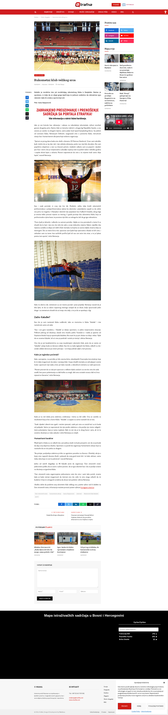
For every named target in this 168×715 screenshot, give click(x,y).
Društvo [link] (60, 12)
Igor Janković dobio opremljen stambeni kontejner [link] (65, 549)
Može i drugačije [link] (87, 12)
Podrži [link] (116, 5)
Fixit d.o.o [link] (62, 712)
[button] (164, 683)
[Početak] (107, 128)
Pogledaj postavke (155, 706)
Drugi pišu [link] (103, 12)
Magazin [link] (106, 696)
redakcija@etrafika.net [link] (76, 698)
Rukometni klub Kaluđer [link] (91, 493)
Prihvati (124, 706)
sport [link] (36, 496)
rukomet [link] (79, 493)
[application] (119, 122)
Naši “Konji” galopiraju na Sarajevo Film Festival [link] (125, 97)
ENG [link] (122, 12)
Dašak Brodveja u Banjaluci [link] (55, 515)
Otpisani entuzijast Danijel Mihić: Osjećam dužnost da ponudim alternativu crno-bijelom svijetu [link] (82, 517)
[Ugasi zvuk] (128, 128)
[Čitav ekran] (131, 128)
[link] (165, 12)
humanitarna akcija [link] (55, 493)
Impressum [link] (111, 712)
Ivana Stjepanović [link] (68, 493)
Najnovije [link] (48, 12)
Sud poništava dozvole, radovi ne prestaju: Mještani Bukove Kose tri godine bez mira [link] (126, 71)
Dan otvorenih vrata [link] (41, 493)
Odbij (139, 706)
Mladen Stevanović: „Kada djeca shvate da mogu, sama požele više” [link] (44, 549)
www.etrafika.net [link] (74, 700)
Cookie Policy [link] (136, 711)
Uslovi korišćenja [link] (146, 711)
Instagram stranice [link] (87, 487)
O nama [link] (104, 712)
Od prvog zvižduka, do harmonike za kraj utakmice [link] (89, 549)
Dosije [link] (71, 12)
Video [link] (114, 12)
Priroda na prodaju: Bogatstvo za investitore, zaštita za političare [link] (110, 99)
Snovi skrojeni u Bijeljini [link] (111, 66)
